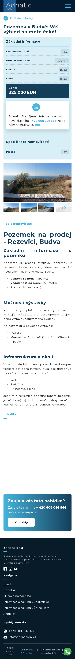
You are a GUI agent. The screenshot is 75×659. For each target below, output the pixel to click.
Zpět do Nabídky (21, 18)
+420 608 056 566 (43, 120)
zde (38, 124)
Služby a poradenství (17, 596)
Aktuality (9, 613)
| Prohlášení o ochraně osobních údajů (48, 651)
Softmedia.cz (27, 653)
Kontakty (21, 522)
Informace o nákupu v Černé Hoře (26, 607)
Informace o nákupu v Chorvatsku (26, 602)
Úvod (7, 584)
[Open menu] (68, 6)
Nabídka (9, 590)
